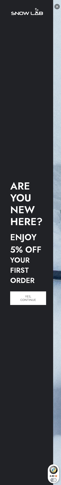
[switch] (53, 480)
